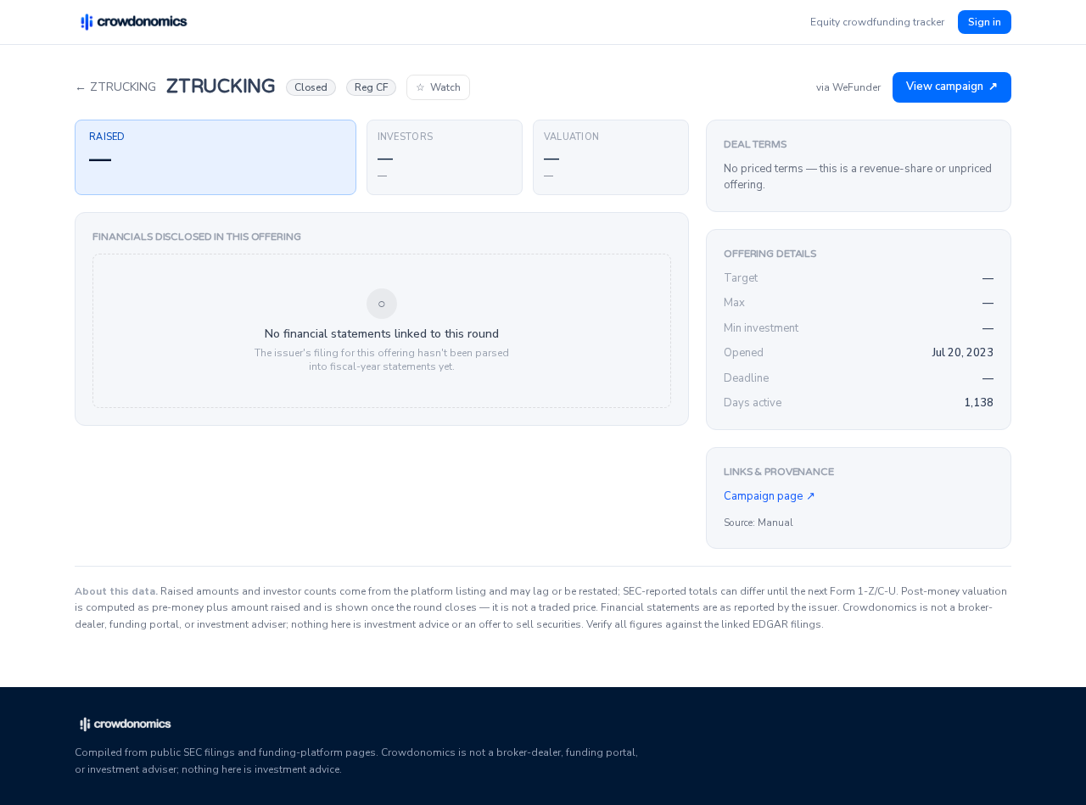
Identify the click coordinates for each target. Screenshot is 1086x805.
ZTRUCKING (115, 87)
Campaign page (769, 496)
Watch (438, 87)
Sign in (984, 22)
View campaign (952, 86)
